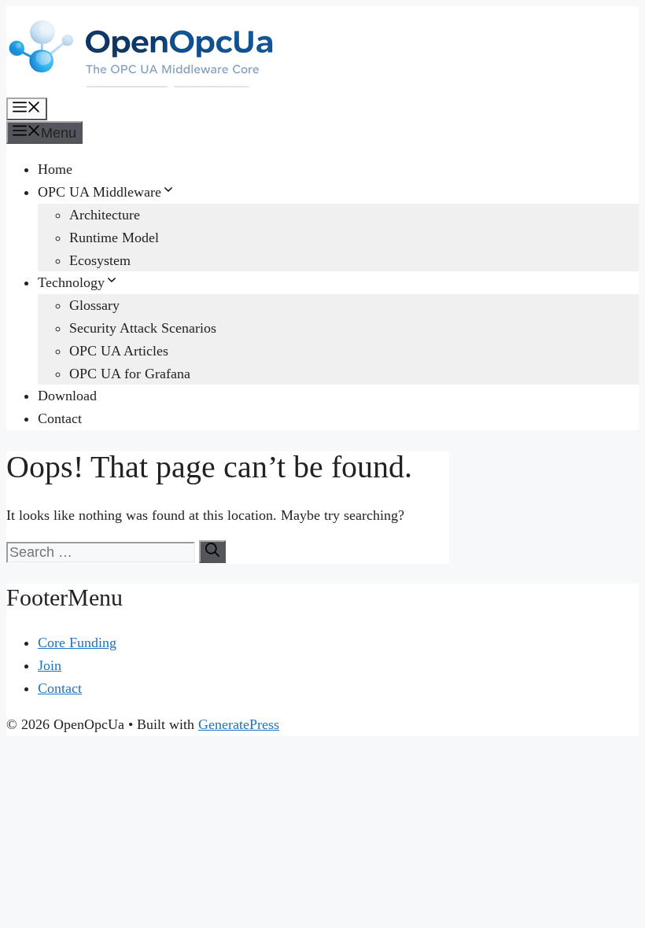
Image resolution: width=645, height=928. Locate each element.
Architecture (104, 215)
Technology (71, 282)
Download (67, 395)
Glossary (94, 305)
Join (49, 665)
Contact (60, 418)
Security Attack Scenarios (142, 328)
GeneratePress (238, 724)
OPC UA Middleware (99, 192)
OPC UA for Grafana (129, 373)
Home (55, 169)
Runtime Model (114, 237)
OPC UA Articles (118, 351)
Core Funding (77, 642)
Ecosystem (100, 260)
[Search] (212, 551)
